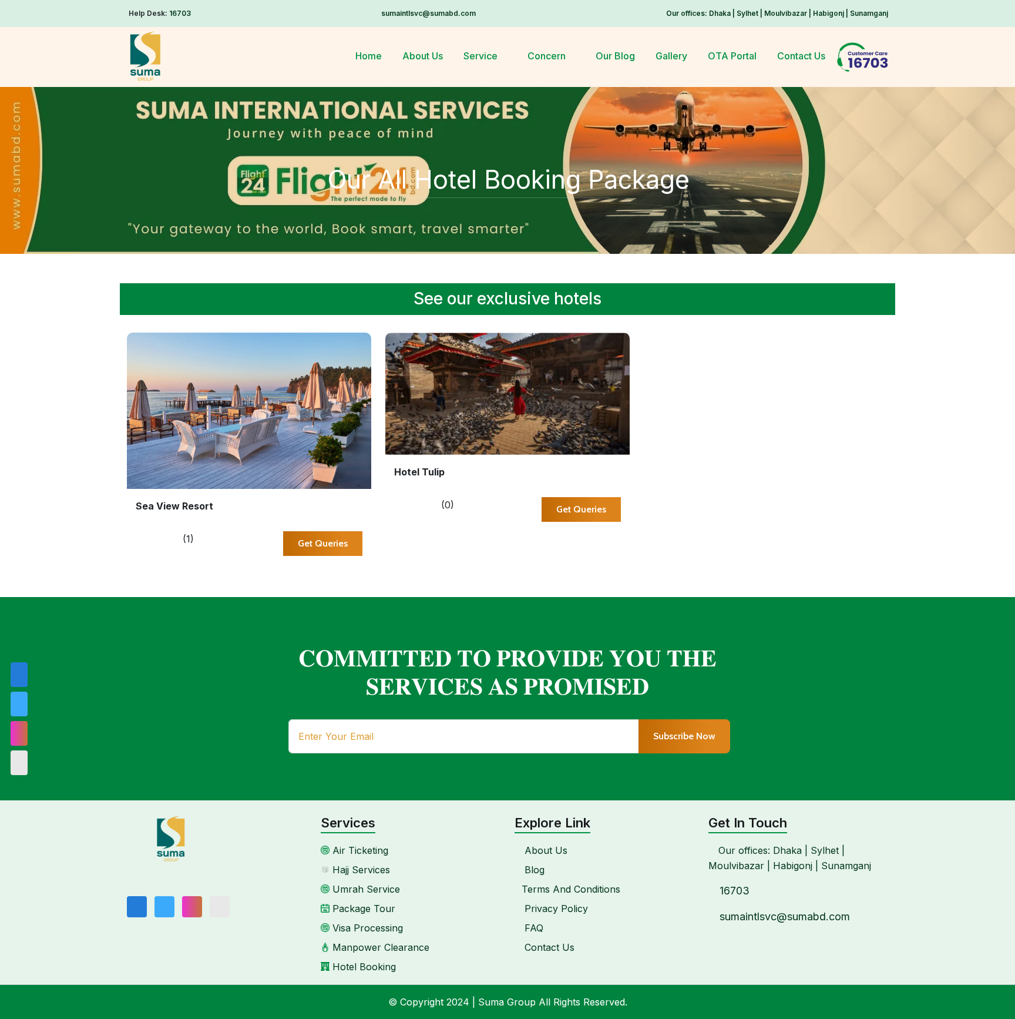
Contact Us (801, 56)
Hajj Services (360, 870)
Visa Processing (366, 928)
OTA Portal (732, 56)
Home (368, 56)
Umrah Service (365, 889)
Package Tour (362, 908)
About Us (422, 56)
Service (481, 56)
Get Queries (323, 543)
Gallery (671, 56)
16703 (180, 13)
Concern (547, 56)
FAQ (532, 928)
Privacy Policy (555, 908)
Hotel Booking (363, 967)
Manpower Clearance (379, 947)
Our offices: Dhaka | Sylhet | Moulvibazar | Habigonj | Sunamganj (777, 13)
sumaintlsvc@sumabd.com (428, 13)
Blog (533, 870)
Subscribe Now (684, 736)
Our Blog (615, 56)
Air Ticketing (359, 850)
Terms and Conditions (571, 889)
